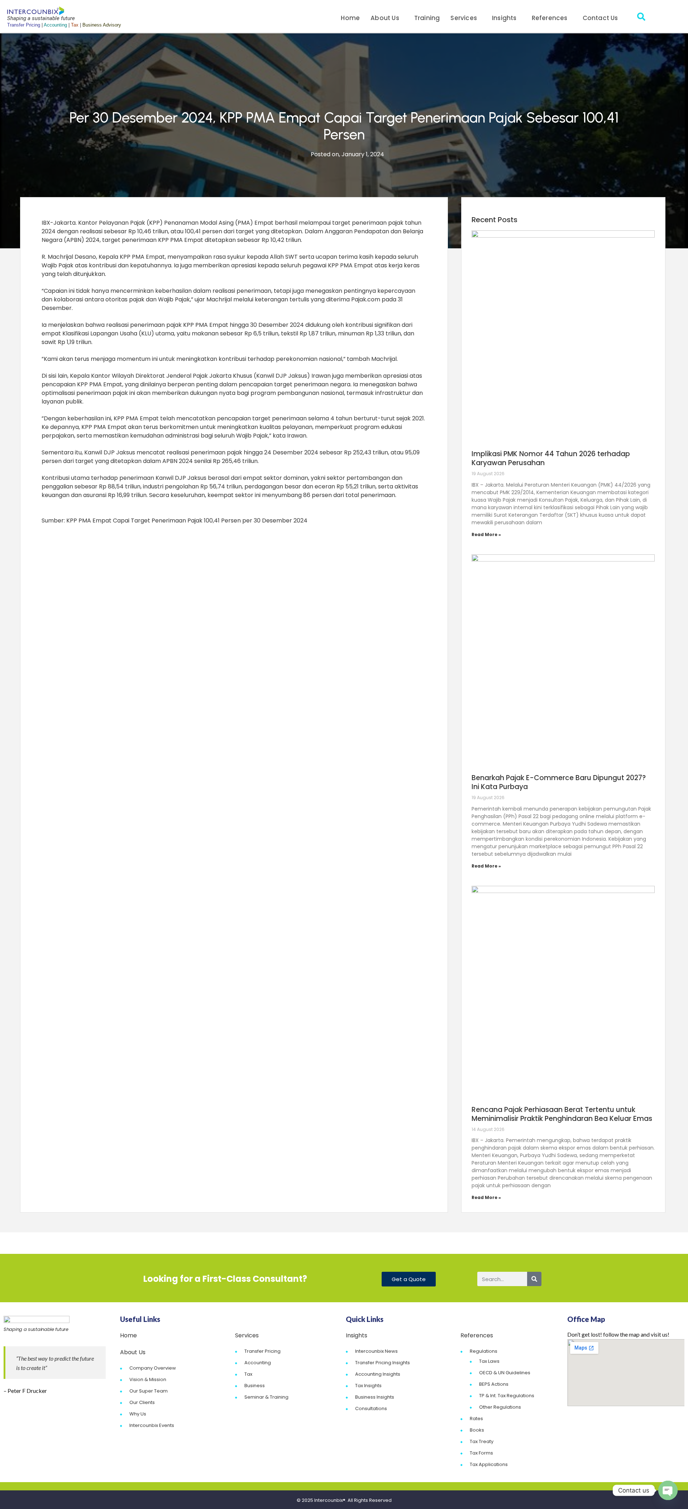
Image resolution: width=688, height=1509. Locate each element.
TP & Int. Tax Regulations (506, 1395)
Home (350, 18)
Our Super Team (148, 1391)
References (550, 18)
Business (254, 1385)
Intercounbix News (376, 1351)
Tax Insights (368, 1385)
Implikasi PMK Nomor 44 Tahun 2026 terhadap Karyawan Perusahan (551, 458)
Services (463, 18)
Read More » (486, 534)
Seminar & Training (266, 1397)
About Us (385, 18)
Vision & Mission (147, 1379)
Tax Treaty (481, 1441)
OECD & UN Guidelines (504, 1372)
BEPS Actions (493, 1384)
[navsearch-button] (641, 18)
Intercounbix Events (151, 1425)
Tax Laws (489, 1361)
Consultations (371, 1408)
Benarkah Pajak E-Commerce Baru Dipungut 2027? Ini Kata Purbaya (559, 782)
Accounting (257, 1362)
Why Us (137, 1413)
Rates (476, 1418)
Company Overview (152, 1368)
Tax (248, 1374)
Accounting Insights (377, 1374)
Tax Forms (481, 1453)
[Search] (534, 1279)
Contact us (600, 18)
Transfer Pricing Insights (382, 1362)
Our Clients (142, 1402)
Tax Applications (489, 1464)
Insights (504, 18)
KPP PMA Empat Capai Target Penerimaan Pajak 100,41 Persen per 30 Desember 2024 (186, 520)
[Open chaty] (668, 1490)
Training (427, 18)
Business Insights (374, 1397)
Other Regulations (500, 1407)
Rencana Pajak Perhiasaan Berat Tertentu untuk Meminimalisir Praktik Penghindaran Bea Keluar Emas (562, 1114)
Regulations (483, 1351)
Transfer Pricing (262, 1351)
